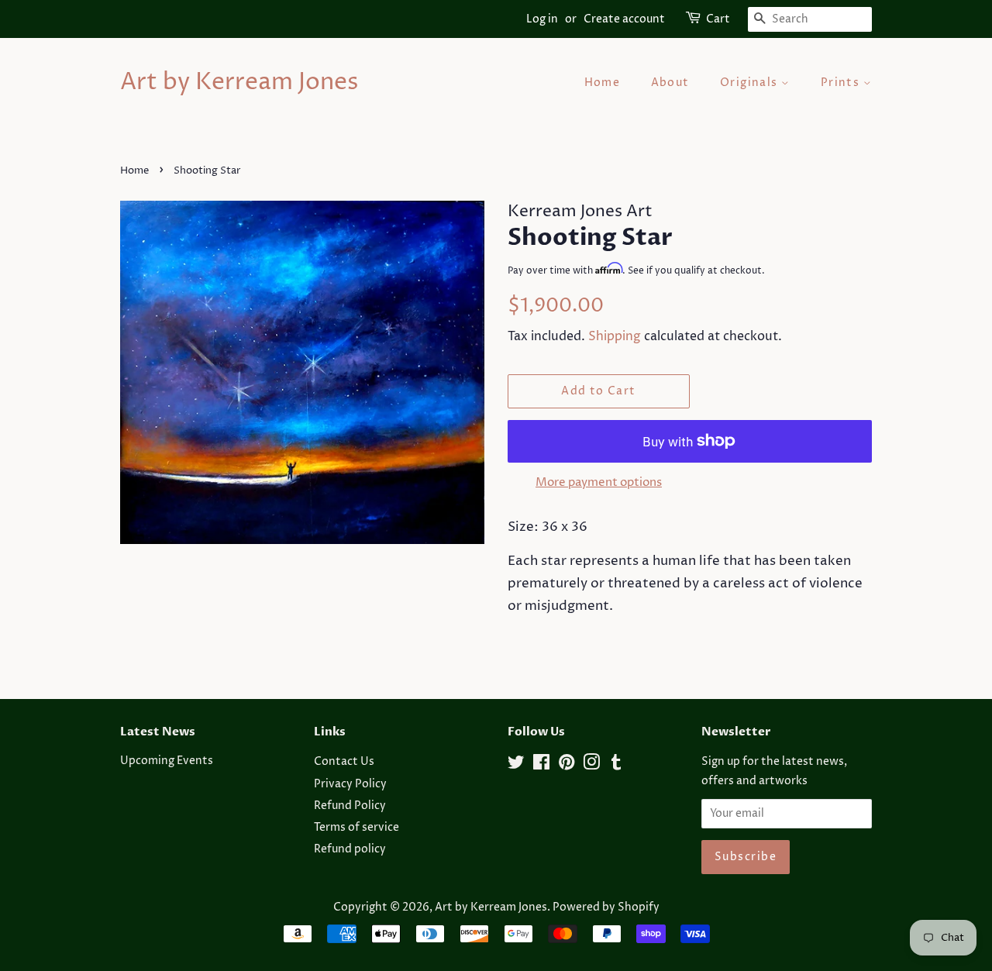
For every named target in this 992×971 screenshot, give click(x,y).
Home (602, 82)
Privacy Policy (350, 784)
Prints (842, 82)
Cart (718, 19)
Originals (750, 82)
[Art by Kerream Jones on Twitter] (516, 765)
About (670, 82)
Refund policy (350, 849)
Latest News (157, 731)
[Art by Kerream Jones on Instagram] (591, 765)
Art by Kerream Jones (239, 83)
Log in (542, 19)
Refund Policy (350, 806)
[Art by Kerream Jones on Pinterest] (566, 765)
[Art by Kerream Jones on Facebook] (541, 765)
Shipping (614, 336)
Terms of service (356, 827)
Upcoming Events (166, 761)
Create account (624, 19)
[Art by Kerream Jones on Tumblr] (616, 765)
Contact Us (344, 762)
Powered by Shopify (606, 907)
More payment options (599, 482)
